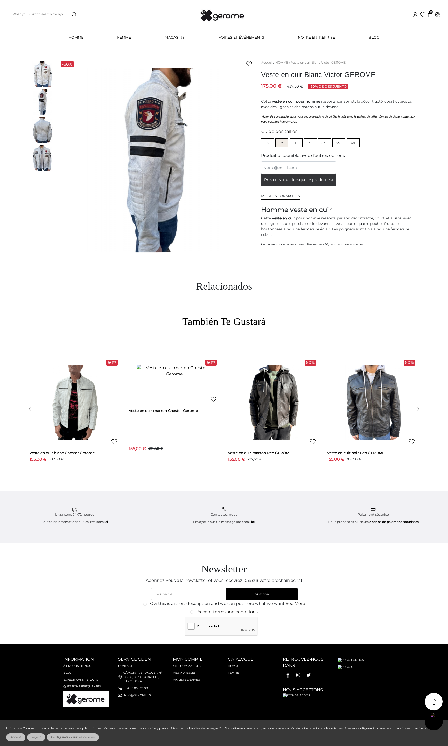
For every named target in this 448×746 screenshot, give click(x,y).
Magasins (175, 37)
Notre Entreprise (316, 37)
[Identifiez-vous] (415, 14)
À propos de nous (78, 666)
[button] (30, 409)
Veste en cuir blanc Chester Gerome (62, 453)
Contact (125, 666)
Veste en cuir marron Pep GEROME (260, 453)
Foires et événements (241, 37)
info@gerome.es (284, 121)
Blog (374, 37)
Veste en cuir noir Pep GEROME (355, 453)
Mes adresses (184, 672)
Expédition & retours (80, 679)
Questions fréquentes (82, 686)
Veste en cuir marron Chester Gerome (163, 410)
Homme (234, 666)
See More (295, 603)
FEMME (124, 37)
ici (106, 522)
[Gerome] (223, 14)
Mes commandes (187, 666)
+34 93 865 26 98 (136, 688)
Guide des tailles (279, 131)
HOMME (75, 37)
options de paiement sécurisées (394, 522)
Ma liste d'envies (186, 679)
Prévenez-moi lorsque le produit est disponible (300, 179)
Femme (233, 672)
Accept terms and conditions (227, 611)
